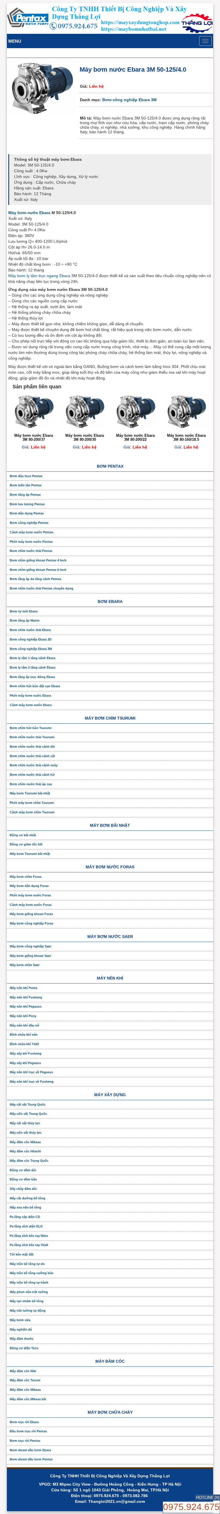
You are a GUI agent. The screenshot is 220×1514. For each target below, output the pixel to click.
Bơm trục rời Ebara (24, 1422)
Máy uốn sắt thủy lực (26, 1132)
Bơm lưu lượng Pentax (27, 504)
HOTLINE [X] (207, 1497)
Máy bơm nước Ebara (29, 212)
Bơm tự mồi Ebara (24, 611)
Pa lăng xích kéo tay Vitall (29, 1245)
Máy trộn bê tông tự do (27, 1264)
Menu (14, 41)
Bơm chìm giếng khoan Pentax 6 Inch (38, 569)
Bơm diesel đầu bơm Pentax (31, 1459)
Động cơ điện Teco (24, 1348)
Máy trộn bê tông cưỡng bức (32, 1273)
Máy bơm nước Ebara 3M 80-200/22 (135, 437)
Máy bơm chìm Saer (25, 965)
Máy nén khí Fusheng (26, 997)
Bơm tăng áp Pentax (25, 494)
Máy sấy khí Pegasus (25, 1063)
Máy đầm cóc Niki (23, 1371)
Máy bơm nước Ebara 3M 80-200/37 (33, 437)
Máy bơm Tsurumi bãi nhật (30, 793)
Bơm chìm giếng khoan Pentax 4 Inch (38, 560)
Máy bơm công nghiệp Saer (30, 946)
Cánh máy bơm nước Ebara (31, 705)
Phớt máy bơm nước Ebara (30, 695)
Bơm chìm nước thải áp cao (31, 784)
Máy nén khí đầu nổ (24, 1025)
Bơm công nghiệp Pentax (29, 522)
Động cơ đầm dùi (23, 1170)
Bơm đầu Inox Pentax (26, 476)
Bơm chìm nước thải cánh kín (32, 746)
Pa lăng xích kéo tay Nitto (29, 1235)
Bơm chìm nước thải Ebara (30, 630)
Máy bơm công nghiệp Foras (31, 923)
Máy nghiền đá (21, 1329)
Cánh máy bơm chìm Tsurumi (32, 812)
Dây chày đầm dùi (23, 1188)
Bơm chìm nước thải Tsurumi (32, 737)
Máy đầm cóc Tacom (25, 1380)
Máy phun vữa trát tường (29, 1292)
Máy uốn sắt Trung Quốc (28, 1113)
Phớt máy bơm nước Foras (30, 895)
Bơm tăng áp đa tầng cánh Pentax (35, 579)
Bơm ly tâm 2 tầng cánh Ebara (32, 667)
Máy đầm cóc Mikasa (25, 1142)
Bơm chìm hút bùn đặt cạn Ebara (35, 686)
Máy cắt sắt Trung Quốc (28, 1104)
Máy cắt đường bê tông (27, 1198)
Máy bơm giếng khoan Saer (30, 955)
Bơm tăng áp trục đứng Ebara (32, 677)
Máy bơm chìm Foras (26, 876)
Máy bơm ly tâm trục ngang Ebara (39, 275)
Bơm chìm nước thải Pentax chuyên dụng (41, 588)
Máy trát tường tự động (28, 1310)
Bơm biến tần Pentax (26, 485)
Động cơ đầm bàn (23, 1179)
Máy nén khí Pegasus (26, 1006)
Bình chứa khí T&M (24, 1044)
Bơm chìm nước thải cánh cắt (32, 756)
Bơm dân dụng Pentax (27, 513)
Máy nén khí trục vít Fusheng (32, 1081)
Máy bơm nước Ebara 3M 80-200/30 (84, 437)
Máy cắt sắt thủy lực (25, 1123)
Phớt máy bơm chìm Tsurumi (32, 802)
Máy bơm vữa (20, 1320)
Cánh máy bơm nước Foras (31, 904)
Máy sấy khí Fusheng (26, 1053)
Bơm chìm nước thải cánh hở (32, 774)
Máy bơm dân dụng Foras (29, 886)
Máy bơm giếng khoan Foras (31, 914)
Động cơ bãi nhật (23, 835)
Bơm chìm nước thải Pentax (31, 551)
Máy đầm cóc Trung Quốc (29, 1160)
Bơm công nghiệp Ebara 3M (129, 99)
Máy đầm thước (22, 1338)
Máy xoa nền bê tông (25, 1207)
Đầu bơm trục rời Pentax (28, 1431)
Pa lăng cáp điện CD (25, 1217)
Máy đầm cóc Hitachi (25, 1151)
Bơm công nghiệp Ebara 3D (31, 639)
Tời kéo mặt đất (22, 1254)
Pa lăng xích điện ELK (26, 1226)
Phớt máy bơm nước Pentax (31, 541)
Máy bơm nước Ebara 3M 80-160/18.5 (186, 437)
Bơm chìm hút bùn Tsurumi (31, 728)
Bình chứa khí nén (24, 1034)
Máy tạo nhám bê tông (27, 1301)
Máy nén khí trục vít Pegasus (31, 1072)
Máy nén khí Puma (23, 988)
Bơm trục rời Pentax (25, 1440)
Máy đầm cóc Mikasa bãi (28, 1399)
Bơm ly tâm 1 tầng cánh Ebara (32, 658)
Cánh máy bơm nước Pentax (31, 532)
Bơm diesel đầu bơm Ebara (30, 1450)
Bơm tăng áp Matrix (25, 620)
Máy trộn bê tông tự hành (29, 1282)
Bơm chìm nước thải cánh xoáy (34, 765)
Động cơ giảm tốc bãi (26, 844)
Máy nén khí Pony (23, 1016)
